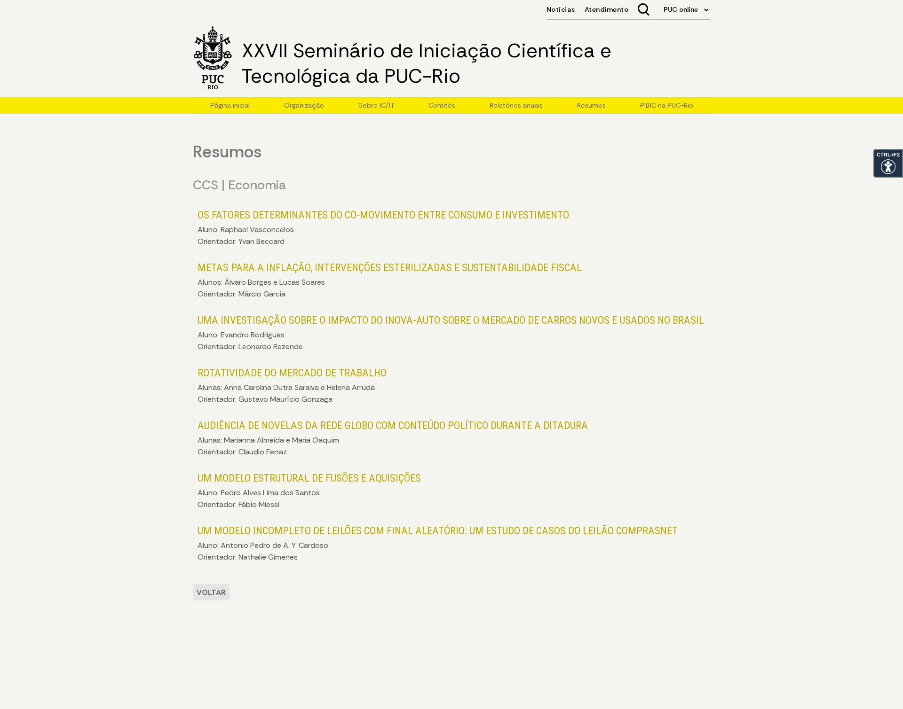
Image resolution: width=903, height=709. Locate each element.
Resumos (591, 105)
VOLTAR (211, 592)
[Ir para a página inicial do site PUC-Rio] (212, 58)
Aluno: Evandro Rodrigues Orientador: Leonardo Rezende (451, 332)
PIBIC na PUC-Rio (666, 105)
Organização (304, 105)
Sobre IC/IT (376, 105)
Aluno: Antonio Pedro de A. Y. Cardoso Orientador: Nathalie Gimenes (438, 543)
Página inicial (230, 105)
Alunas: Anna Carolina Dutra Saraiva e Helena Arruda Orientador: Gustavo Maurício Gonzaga (292, 385)
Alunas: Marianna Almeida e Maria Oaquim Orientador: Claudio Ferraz (393, 438)
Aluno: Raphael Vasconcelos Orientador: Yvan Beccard (383, 227)
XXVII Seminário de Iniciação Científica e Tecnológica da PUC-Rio (426, 63)
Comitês (441, 105)
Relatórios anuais (516, 105)
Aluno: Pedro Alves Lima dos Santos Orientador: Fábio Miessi (309, 490)
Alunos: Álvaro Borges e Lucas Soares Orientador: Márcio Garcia (390, 280)
